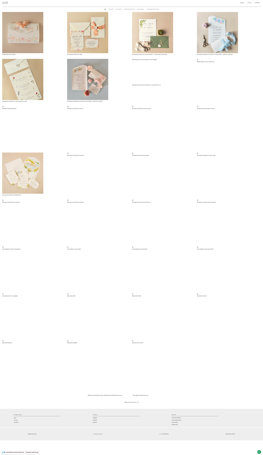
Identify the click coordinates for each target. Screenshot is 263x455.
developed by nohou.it (230, 434)
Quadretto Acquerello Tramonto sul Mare (141, 108)
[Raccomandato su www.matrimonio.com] (140, 395)
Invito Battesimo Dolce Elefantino (139, 249)
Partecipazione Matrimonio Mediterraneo (11, 195)
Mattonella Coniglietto (72, 342)
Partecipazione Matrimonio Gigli (74, 54)
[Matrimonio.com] (32, 434)
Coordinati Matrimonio (129, 9)
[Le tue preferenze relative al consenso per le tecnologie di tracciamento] (2, 452)
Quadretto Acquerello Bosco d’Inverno (11, 202)
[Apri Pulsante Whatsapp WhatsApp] (259, 452)
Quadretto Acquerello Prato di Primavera (206, 202)
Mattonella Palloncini (202, 296)
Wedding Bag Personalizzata (8, 54)
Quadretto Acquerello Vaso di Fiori (75, 108)
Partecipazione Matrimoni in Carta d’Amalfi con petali (14, 101)
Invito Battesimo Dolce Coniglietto (10, 296)
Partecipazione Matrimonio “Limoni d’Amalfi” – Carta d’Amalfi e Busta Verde (149, 54)
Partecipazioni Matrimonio (153, 9)
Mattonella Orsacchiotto (137, 342)
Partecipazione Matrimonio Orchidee (140, 155)
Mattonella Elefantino (7, 342)
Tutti (105, 9)
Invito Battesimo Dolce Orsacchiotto (205, 249)
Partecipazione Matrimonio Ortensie (75, 155)
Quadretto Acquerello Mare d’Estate (75, 202)
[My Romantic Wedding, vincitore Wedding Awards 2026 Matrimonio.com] (105, 395)
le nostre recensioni (131, 402)
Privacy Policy (175, 422)
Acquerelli (111, 9)
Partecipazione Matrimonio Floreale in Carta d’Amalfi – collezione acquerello (85, 101)
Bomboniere (119, 9)
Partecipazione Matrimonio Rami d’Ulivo (206, 155)
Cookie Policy (175, 424)
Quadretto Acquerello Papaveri (9, 108)
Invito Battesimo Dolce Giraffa (74, 249)
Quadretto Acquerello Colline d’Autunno (141, 202)
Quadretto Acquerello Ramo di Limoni (206, 108)
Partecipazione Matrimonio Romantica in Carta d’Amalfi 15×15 (146, 85)
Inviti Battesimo (140, 9)
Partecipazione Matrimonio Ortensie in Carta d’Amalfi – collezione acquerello (215, 54)
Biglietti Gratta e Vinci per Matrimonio (205, 61)
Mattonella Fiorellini (136, 296)
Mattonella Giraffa (71, 296)
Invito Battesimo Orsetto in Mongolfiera (11, 249)
